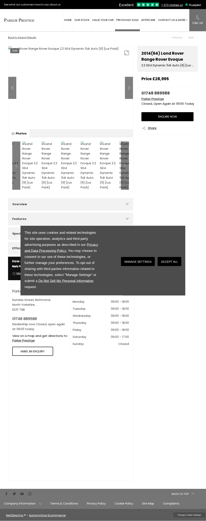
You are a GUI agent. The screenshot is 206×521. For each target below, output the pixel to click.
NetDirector (15, 515)
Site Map (148, 504)
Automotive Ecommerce (47, 515)
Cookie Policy (124, 504)
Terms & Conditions (64, 504)
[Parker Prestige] (19, 20)
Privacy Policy (96, 504)
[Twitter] (14, 493)
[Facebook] (6, 493)
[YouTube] (22, 493)
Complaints (171, 504)
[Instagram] (29, 493)
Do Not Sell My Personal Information (65, 281)
